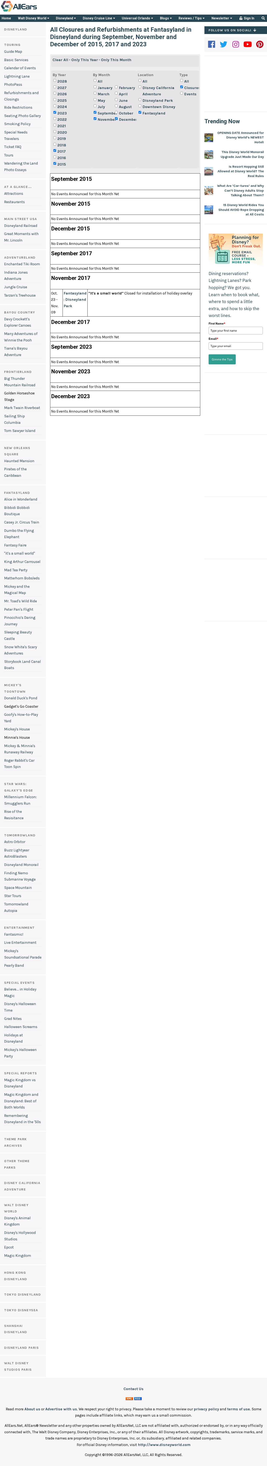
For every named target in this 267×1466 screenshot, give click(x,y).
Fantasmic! (13, 934)
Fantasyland (153, 113)
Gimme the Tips (222, 359)
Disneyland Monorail (21, 864)
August (125, 106)
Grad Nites (13, 1018)
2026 (62, 94)
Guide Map (13, 51)
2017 (61, 151)
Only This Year (84, 60)
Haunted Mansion (19, 461)
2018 (61, 145)
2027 (62, 88)
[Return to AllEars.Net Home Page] (32, 11)
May (101, 100)
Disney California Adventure (158, 91)
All (100, 81)
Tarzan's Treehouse (20, 295)
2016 (61, 158)
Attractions (13, 193)
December (127, 119)
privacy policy (206, 1409)
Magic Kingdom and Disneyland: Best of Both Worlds (21, 1101)
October (126, 113)
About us (32, 1409)
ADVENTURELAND (20, 257)
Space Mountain (18, 887)
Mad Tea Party (15, 570)
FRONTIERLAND (18, 372)
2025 (62, 100)
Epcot (9, 1247)
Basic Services (16, 60)
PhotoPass (13, 84)
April (123, 94)
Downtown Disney (158, 106)
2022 (62, 119)
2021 (61, 126)
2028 (62, 81)
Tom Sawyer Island (19, 430)
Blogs (165, 18)
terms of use (238, 1409)
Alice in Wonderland (20, 499)
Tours (8, 155)
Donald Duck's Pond (20, 698)
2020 (62, 132)
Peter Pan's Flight (18, 609)
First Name (217, 323)
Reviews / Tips (191, 18)
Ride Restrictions (18, 107)
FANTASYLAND (17, 493)
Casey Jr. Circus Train (21, 522)
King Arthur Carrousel (22, 561)
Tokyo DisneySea (21, 1310)
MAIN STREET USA (20, 219)
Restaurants (14, 202)
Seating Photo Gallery (22, 115)
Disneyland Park (157, 100)
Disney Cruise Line (98, 18)
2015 (61, 164)
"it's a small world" (19, 553)
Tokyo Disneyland (22, 1294)
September (106, 113)
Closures (192, 88)
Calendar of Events (20, 68)
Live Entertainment (20, 942)
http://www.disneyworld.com (164, 1444)
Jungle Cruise (15, 287)
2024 (62, 106)
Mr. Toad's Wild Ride (20, 601)
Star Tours (12, 895)
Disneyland (65, 18)
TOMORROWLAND (19, 835)
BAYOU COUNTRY (19, 312)
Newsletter (221, 18)
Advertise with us (61, 1409)
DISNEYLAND (15, 29)
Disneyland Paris (21, 1348)
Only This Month (116, 60)
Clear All (60, 60)
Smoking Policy (17, 124)
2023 (62, 113)
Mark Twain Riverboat (22, 407)
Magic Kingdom (17, 1255)
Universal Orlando (136, 18)
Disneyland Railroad (20, 225)
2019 (61, 138)
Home (6, 18)
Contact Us (133, 1389)
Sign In (248, 18)
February (127, 88)
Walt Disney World (32, 18)
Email (213, 339)
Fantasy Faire (15, 545)
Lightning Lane (17, 76)
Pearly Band (14, 965)
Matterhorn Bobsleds (22, 578)
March (104, 94)
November (106, 119)
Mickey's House (17, 729)
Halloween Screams (20, 1026)
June (123, 100)
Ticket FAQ (12, 147)
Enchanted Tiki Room (22, 264)
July (101, 106)
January (105, 88)
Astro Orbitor (14, 841)
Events (190, 94)
